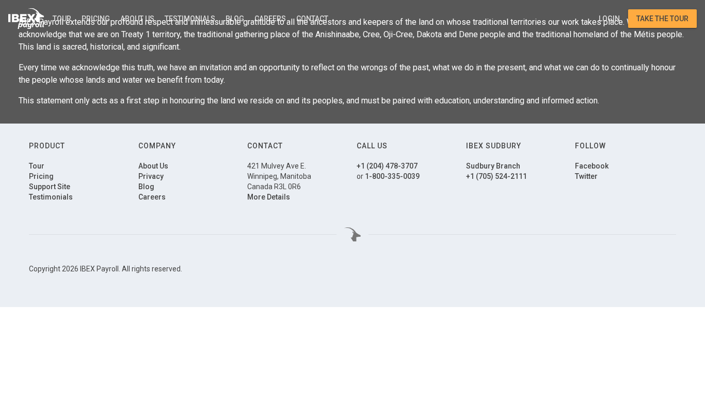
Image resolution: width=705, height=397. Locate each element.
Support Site (49, 186)
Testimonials (190, 18)
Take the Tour (662, 18)
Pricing (96, 18)
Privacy (151, 176)
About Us (137, 18)
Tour (62, 18)
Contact (312, 18)
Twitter (586, 176)
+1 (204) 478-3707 (387, 166)
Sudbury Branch (493, 166)
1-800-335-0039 (392, 176)
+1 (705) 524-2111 (496, 176)
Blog (235, 18)
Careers (270, 18)
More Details (268, 197)
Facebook (591, 166)
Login (609, 18)
